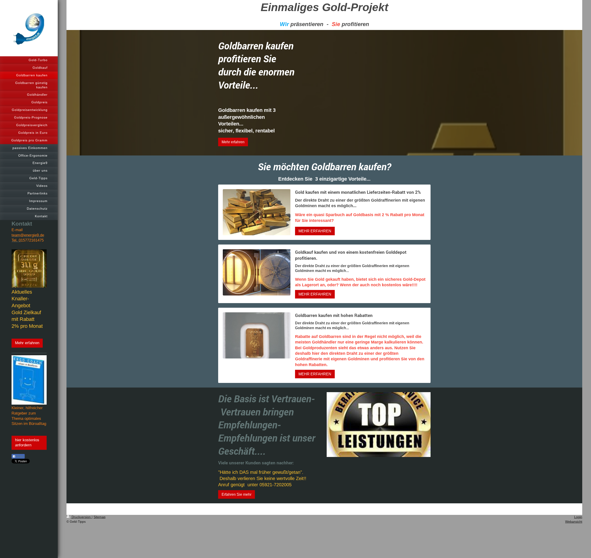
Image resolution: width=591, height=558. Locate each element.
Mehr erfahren (27, 343)
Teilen (19, 456)
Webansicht (573, 521)
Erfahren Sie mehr (236, 494)
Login (578, 517)
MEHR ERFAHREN (315, 231)
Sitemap (99, 517)
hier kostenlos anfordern (27, 443)
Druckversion (81, 517)
